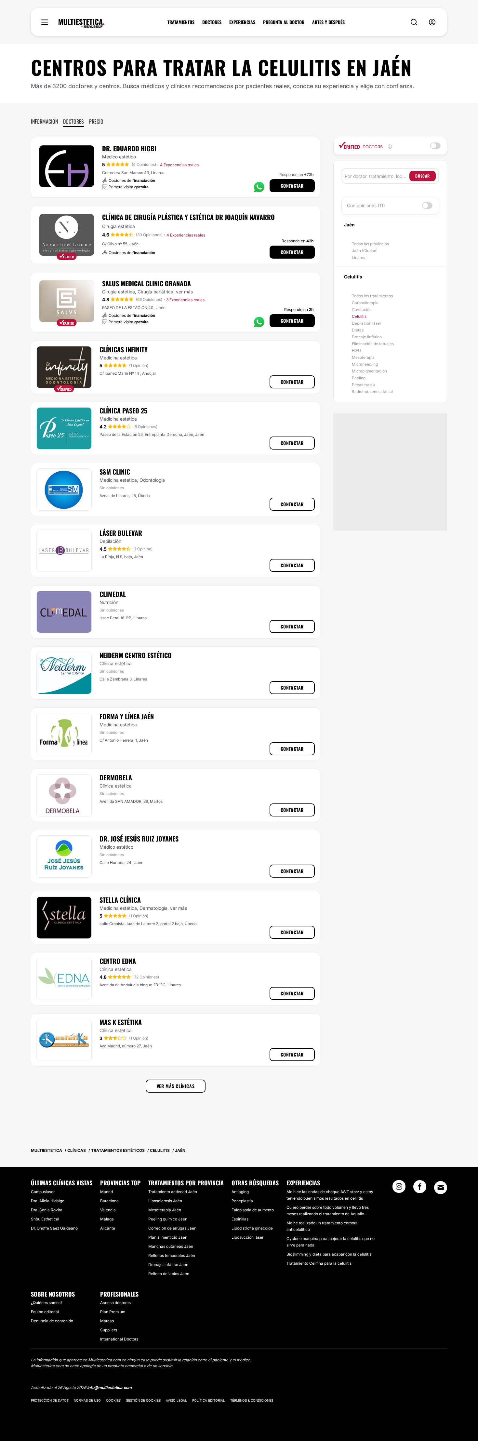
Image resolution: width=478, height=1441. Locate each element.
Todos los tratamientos (372, 295)
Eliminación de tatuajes (373, 343)
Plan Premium (112, 1311)
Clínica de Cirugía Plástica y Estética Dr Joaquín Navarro (188, 217)
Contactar (292, 185)
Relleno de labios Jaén (168, 1273)
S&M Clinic (115, 472)
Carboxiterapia (365, 302)
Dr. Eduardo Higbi (129, 148)
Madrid (106, 1191)
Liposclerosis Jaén (165, 1200)
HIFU (356, 350)
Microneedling (365, 364)
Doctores (73, 121)
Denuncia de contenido (52, 1320)
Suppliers (108, 1329)
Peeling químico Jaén (167, 1219)
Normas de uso (87, 1400)
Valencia (108, 1209)
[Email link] (440, 1187)
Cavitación (362, 309)
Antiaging (240, 1191)
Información (44, 121)
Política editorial (208, 1400)
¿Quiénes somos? (46, 1302)
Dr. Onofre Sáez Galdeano (54, 1228)
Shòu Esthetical (45, 1219)
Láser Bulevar (121, 533)
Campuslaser (43, 1191)
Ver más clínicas (176, 1086)
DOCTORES (211, 22)
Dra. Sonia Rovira (46, 1209)
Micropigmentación (369, 371)
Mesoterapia (363, 357)
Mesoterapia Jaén (164, 1209)
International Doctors (119, 1339)
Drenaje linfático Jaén (168, 1264)
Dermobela (116, 777)
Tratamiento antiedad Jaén (172, 1191)
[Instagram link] (398, 1188)
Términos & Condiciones (251, 1400)
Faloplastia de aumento (253, 1209)
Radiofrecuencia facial (372, 391)
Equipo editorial (45, 1311)
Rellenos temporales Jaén (171, 1255)
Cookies (113, 1400)
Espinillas (240, 1219)
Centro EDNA (118, 961)
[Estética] (81, 23)
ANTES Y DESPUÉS (328, 22)
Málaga (107, 1219)
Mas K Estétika (121, 1022)
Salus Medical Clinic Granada (146, 283)
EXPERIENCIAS (242, 22)
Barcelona (109, 1200)
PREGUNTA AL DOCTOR (283, 22)
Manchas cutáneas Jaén (170, 1246)
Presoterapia (363, 384)
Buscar (422, 176)
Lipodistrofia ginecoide (252, 1228)
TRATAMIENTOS (180, 22)
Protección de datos (50, 1400)
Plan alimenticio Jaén (167, 1237)
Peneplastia (242, 1200)
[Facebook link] (419, 1188)
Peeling (358, 377)
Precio (96, 121)
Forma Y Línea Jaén (127, 716)
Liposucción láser (247, 1237)
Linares (358, 257)
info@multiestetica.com (109, 1387)
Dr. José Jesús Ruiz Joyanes (139, 838)
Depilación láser (366, 323)
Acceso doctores (115, 1302)
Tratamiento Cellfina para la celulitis (319, 1263)
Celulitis (359, 316)
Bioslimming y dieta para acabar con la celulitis (328, 1254)
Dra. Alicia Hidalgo (47, 1200)
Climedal (113, 594)
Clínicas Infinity (124, 349)
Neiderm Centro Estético (136, 655)
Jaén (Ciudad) (365, 250)
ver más (184, 291)
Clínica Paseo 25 (123, 410)
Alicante (107, 1228)
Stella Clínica (120, 900)
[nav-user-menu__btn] (432, 22)
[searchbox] (377, 175)
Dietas (358, 330)
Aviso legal (176, 1400)
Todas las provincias (370, 243)
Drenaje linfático (367, 336)
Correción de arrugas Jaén (172, 1228)
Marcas (107, 1320)
